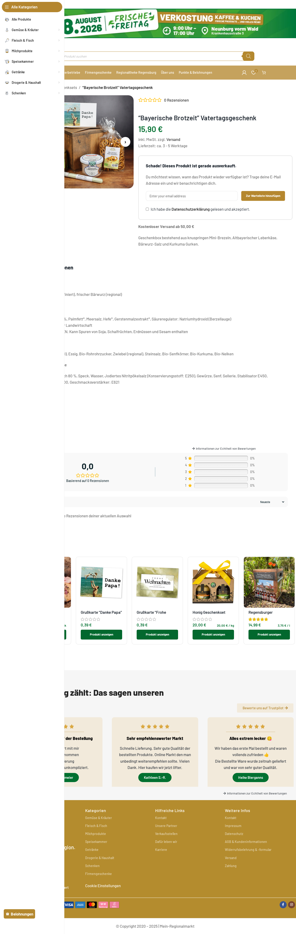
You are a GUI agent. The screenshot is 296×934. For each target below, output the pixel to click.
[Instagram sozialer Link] (291, 904)
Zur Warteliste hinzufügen (263, 196)
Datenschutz (234, 834)
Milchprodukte (95, 834)
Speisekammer (96, 842)
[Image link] (86, 904)
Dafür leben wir (166, 842)
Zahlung (231, 866)
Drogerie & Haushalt (99, 858)
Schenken (92, 866)
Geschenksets (65, 87)
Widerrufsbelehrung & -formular (248, 850)
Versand (173, 139)
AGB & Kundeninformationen (246, 842)
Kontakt (161, 818)
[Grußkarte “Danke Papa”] (101, 582)
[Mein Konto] (244, 72)
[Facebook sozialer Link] (283, 904)
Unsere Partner (166, 826)
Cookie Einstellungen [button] (103, 885)
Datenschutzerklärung (191, 209)
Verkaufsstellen (166, 834)
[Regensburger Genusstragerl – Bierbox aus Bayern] (269, 582)
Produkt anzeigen (101, 634)
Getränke (92, 850)
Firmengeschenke (98, 874)
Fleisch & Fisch (96, 826)
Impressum (233, 826)
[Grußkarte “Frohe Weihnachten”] (157, 582)
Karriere (161, 850)
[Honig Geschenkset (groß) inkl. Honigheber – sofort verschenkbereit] (213, 582)
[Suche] (248, 56)
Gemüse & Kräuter (98, 818)
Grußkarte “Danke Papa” (101, 612)
